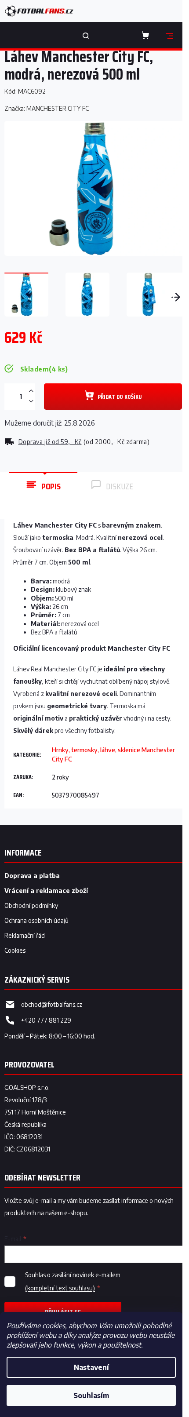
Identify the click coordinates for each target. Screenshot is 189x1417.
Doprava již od (50, 441)
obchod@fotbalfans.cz (51, 1004)
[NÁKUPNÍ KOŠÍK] (147, 35)
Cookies (14, 950)
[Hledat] (85, 35)
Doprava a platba (32, 875)
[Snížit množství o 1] (30, 401)
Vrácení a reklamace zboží (46, 890)
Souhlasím (91, 1395)
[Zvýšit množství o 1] (30, 391)
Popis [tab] (51, 486)
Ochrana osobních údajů (36, 920)
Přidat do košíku (120, 396)
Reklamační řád (24, 935)
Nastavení (91, 1367)
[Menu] (169, 35)
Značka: (46, 108)
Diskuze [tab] (119, 486)
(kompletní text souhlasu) (60, 1288)
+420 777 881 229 (46, 1020)
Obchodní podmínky (31, 905)
